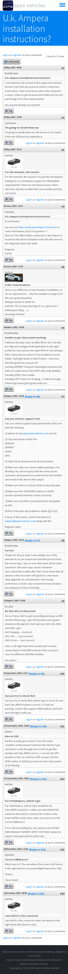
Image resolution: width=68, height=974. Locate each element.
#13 (62, 849)
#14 (62, 893)
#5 (62, 267)
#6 (62, 327)
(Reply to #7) (32, 540)
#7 (62, 396)
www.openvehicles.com (36, 433)
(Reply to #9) (36, 673)
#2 (62, 117)
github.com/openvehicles (34, 963)
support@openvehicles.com (20, 521)
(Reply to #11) (38, 779)
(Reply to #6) (32, 396)
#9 (62, 601)
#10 (62, 673)
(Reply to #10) (38, 726)
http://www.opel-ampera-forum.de (37, 227)
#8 (62, 540)
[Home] (8, 5)
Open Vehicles (29, 5)
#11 (62, 726)
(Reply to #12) (37, 849)
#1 (62, 68)
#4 (62, 206)
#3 (62, 150)
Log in (6, 55)
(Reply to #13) (36, 893)
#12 (62, 779)
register (17, 55)
